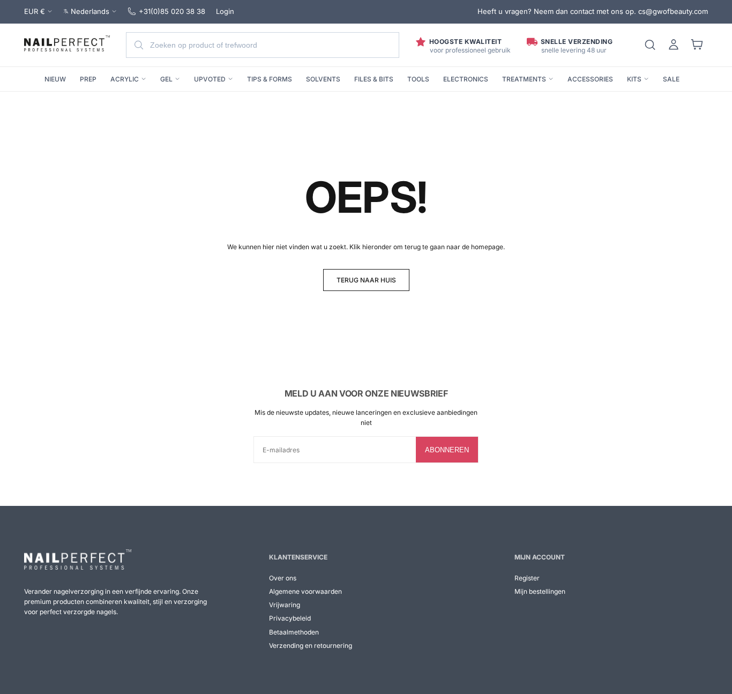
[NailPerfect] (77, 559)
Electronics (465, 79)
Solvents (323, 79)
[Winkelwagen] (697, 45)
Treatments (524, 79)
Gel (166, 79)
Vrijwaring (284, 605)
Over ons (282, 578)
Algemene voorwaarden (305, 591)
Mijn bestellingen (539, 591)
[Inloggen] (673, 45)
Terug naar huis (366, 280)
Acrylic (124, 79)
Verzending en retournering (310, 645)
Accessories (590, 79)
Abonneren (447, 450)
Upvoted (210, 79)
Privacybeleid (290, 618)
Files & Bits (373, 79)
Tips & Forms (269, 79)
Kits (634, 79)
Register (527, 578)
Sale (671, 79)
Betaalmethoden (294, 632)
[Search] (650, 45)
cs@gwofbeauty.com (673, 11)
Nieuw (55, 79)
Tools (418, 79)
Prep (88, 79)
